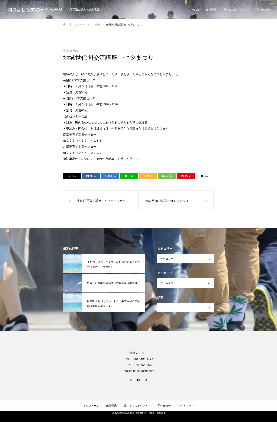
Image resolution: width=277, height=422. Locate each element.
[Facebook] (138, 380)
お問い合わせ (262, 9)
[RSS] (146, 380)
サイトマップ (186, 405)
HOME (195, 9)
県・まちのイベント (235, 9)
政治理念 (211, 9)
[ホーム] (64, 24)
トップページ (91, 405)
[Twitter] (131, 380)
